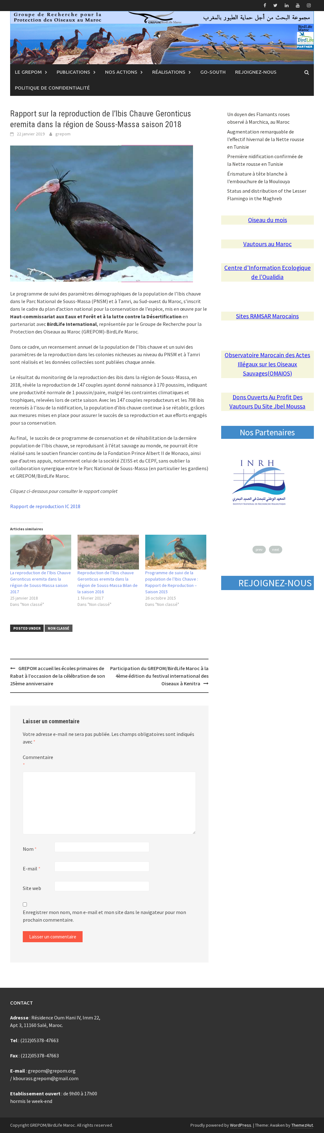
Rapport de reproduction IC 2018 (45, 506)
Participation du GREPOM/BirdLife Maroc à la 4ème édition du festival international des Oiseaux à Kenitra (159, 676)
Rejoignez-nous (256, 72)
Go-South (213, 72)
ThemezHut (302, 1125)
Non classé (58, 628)
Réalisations (168, 72)
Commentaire (38, 761)
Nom (30, 849)
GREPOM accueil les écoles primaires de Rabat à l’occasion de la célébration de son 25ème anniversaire (57, 676)
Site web (32, 888)
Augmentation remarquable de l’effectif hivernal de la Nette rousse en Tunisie (265, 139)
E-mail (31, 868)
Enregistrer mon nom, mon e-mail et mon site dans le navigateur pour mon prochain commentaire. (104, 916)
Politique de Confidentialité (52, 87)
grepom (63, 134)
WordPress (240, 1125)
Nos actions (121, 72)
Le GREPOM (28, 72)
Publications (73, 72)
